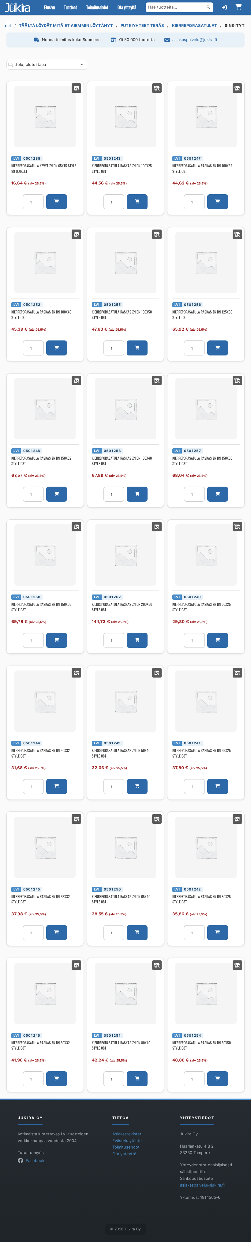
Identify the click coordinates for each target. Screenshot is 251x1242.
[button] (56, 201)
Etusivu (49, 7)
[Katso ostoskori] (238, 7)
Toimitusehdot (97, 7)
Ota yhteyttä (127, 7)
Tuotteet (70, 7)
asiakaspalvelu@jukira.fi (194, 39)
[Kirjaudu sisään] (224, 7)
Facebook (35, 1160)
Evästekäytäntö (127, 1140)
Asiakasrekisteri (127, 1134)
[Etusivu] (19, 7)
